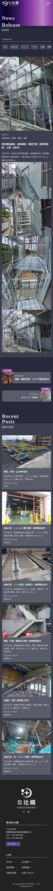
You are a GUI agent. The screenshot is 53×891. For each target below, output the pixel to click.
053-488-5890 (17, 835)
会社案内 (26, 862)
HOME (9, 862)
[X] (24, 812)
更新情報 (10, 867)
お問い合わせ (28, 873)
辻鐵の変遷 (11, 873)
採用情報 (26, 867)
